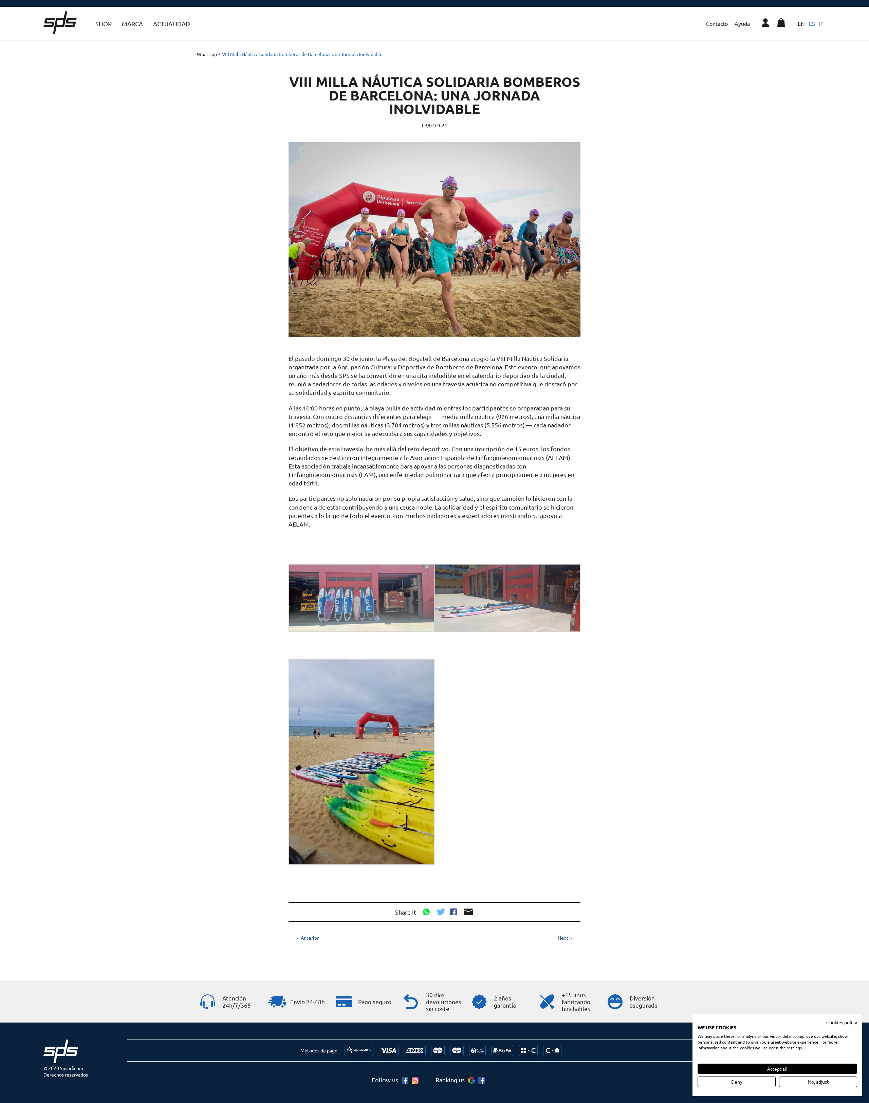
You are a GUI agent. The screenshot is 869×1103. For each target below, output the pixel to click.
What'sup (207, 54)
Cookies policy (841, 1022)
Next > (565, 938)
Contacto (717, 23)
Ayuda (742, 23)
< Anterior (308, 938)
